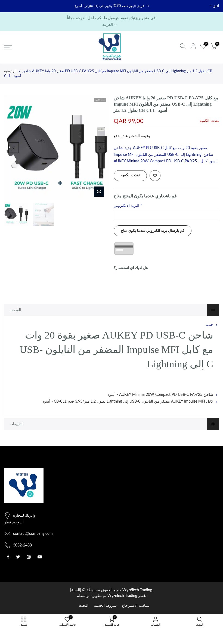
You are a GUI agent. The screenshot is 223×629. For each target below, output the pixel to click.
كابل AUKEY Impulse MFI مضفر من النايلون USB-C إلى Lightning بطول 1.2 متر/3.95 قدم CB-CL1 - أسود (127, 401)
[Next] (100, 147)
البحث (83, 606)
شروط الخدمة (105, 606)
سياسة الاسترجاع (136, 606)
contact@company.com (33, 534)
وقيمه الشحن (139, 136)
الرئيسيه (10, 71)
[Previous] (13, 147)
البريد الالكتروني (128, 206)
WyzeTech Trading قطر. (126, 596)
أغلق (216, 6)
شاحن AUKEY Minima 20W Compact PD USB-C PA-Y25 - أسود (160, 395)
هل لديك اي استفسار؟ (131, 268)
